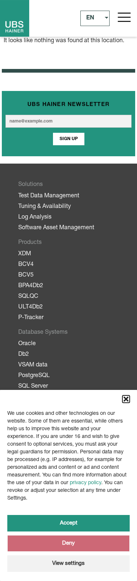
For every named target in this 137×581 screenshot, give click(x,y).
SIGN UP (69, 139)
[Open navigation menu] (124, 17)
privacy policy (85, 483)
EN (90, 18)
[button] (126, 399)
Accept (68, 523)
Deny (68, 543)
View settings (68, 563)
